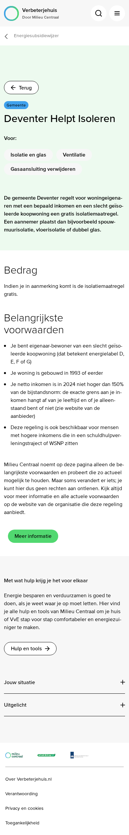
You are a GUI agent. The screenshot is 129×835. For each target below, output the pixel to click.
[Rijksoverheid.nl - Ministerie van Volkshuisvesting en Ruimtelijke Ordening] (82, 755)
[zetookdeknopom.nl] (50, 755)
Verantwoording (21, 794)
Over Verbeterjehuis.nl (28, 779)
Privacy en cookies (24, 808)
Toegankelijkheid (22, 823)
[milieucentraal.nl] (17, 755)
